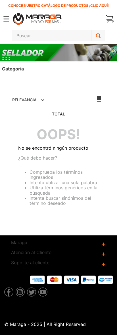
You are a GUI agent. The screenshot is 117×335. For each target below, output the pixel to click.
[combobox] (58, 35)
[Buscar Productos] (98, 35)
